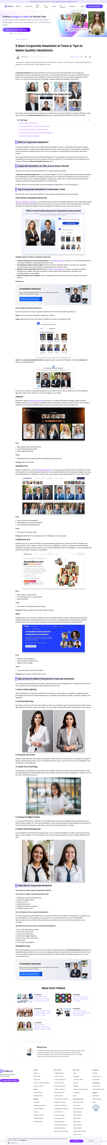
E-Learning (76, 1092)
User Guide (96, 1096)
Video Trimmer (77, 1115)
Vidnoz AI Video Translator (41, 1083)
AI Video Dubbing (59, 1089)
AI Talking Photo (59, 1073)
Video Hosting (77, 1125)
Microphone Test (78, 1109)
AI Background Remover (61, 1109)
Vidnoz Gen (28, 6)
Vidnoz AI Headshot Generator (26, 202)
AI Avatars (36, 1102)
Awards (95, 1073)
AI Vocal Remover (59, 1121)
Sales (74, 1073)
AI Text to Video (58, 1076)
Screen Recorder (78, 1102)
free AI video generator (57, 269)
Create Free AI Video (9, 1081)
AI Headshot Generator (61, 1099)
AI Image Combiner (60, 1102)
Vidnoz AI (18, 6)
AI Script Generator (59, 1086)
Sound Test (76, 1105)
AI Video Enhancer (59, 1080)
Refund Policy (103, 1141)
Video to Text (77, 1134)
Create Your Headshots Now (30, 299)
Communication (78, 1080)
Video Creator (77, 1128)
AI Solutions (23, 39)
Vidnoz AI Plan (37, 1092)
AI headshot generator (44, 470)
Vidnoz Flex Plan (38, 1096)
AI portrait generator (36, 401)
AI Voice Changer (59, 1115)
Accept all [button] (76, 1141)
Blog (94, 1102)
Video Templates (38, 1109)
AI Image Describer (59, 1128)
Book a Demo (97, 1086)
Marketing (76, 1076)
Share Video (77, 1121)
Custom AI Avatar (38, 1115)
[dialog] (53, 1141)
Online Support (97, 1099)
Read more (24, 1140)
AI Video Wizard (38, 1118)
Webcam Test (77, 1112)
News (74, 1096)
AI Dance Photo (58, 1083)
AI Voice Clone (58, 1112)
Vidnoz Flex (36, 1080)
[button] (37, 1143)
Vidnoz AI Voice (38, 1086)
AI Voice (35, 1112)
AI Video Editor (37, 1121)
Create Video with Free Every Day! (64, 1)
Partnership (96, 1080)
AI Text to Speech (59, 1118)
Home (17, 39)
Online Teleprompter (79, 1131)
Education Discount (98, 1089)
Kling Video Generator (60, 1125)
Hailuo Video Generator (61, 1131)
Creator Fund (96, 1076)
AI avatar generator (58, 261)
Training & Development (80, 1089)
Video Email (76, 1118)
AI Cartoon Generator (60, 1105)
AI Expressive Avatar (39, 1105)
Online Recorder (59, 1092)
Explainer (75, 1086)
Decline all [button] (91, 1141)
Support (75, 1083)
